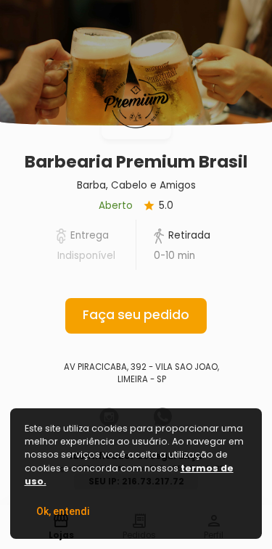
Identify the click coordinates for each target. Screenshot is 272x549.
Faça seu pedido (136, 314)
